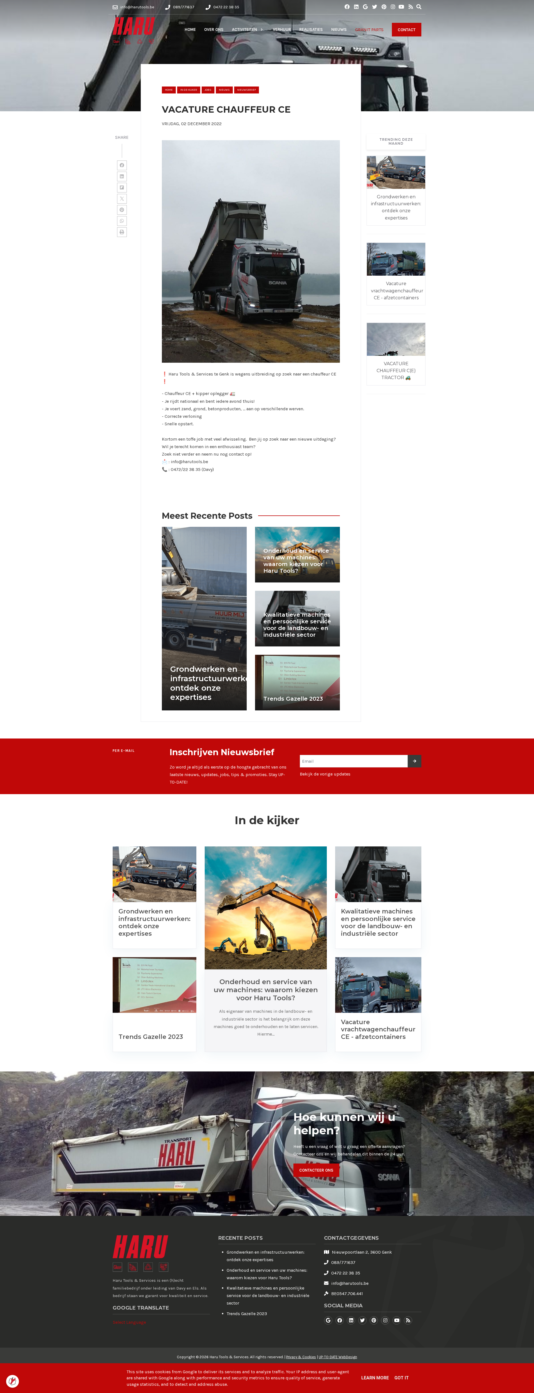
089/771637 (343, 1262)
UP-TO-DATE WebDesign (338, 1357)
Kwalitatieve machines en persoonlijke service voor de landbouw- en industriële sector (268, 1295)
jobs (208, 90)
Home (169, 90)
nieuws (224, 90)
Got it (401, 1377)
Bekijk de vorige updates (325, 774)
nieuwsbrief (246, 90)
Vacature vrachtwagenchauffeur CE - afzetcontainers (397, 291)
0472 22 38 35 (345, 1273)
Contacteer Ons (316, 1170)
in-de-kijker (188, 90)
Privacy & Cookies (301, 1357)
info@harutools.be (350, 1283)
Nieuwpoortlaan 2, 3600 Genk (362, 1252)
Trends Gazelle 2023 (247, 1313)
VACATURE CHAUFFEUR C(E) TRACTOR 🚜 (396, 371)
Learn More (375, 1377)
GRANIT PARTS (369, 29)
